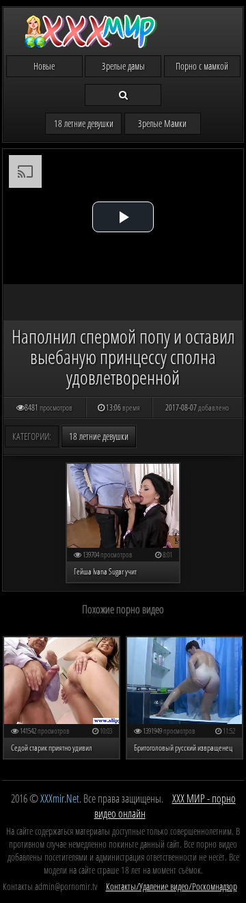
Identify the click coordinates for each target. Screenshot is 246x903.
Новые (44, 65)
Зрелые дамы (123, 65)
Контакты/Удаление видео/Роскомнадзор (171, 886)
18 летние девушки (83, 123)
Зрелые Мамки (162, 123)
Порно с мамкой (202, 65)
